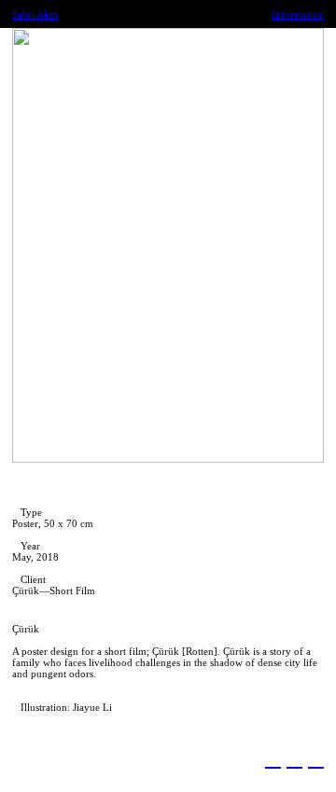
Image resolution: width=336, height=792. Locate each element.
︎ (294, 758)
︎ (316, 758)
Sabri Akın (35, 14)
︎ (273, 758)
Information (298, 14)
